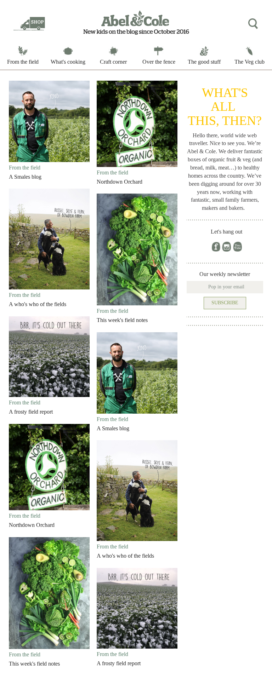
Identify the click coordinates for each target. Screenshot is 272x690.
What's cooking (68, 62)
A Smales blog (25, 177)
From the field (23, 62)
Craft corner (113, 62)
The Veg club (249, 62)
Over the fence (158, 62)
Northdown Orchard (119, 182)
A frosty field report (31, 412)
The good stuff (204, 62)
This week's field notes (122, 320)
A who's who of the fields (37, 304)
